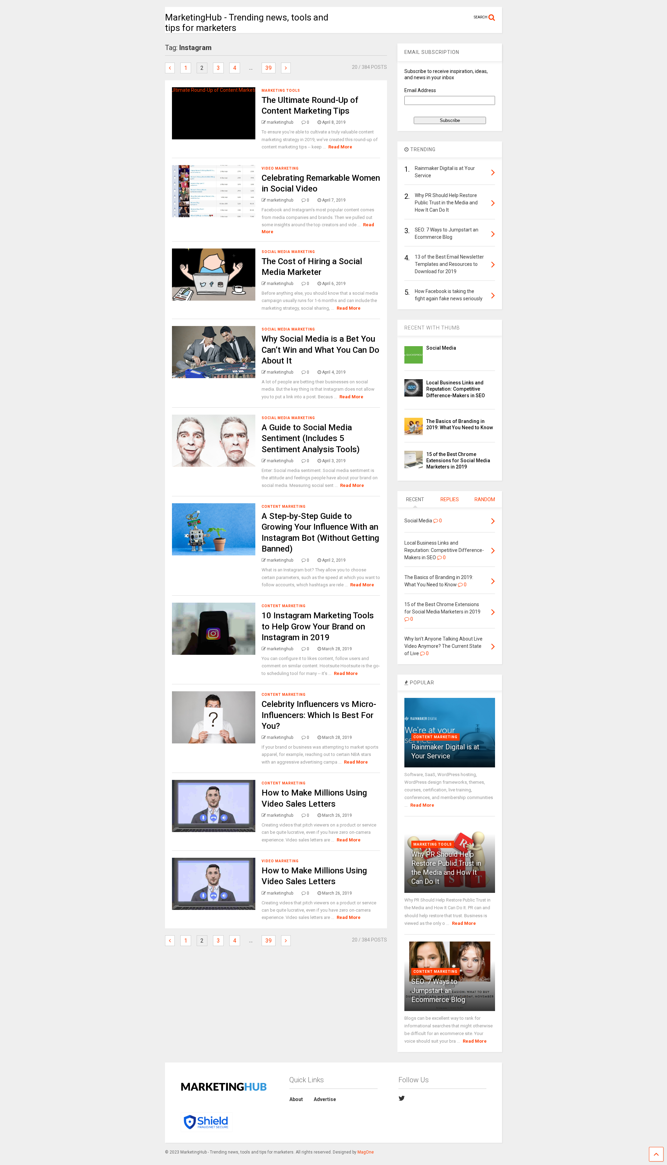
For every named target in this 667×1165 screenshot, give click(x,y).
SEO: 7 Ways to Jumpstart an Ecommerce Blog (438, 990)
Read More (340, 146)
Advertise (325, 1099)
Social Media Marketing (288, 252)
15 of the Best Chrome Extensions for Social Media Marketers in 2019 (458, 460)
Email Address (420, 90)
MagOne (365, 1152)
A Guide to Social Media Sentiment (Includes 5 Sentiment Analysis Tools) (311, 438)
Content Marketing (284, 506)
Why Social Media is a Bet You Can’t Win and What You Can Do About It (320, 349)
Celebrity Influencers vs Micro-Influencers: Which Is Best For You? (319, 715)
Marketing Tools (281, 90)
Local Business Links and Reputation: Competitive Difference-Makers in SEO (455, 389)
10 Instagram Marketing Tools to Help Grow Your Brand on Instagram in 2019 (318, 626)
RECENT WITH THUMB (432, 328)
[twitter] (401, 1098)
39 (268, 68)
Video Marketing (280, 168)
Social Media (441, 348)
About (296, 1099)
